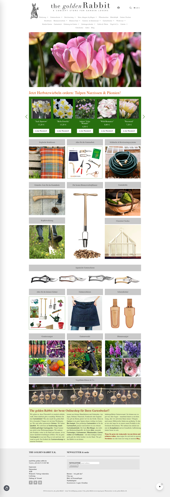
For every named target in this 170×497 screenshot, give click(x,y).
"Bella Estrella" (41, 121)
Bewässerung (69, 17)
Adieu (87, 28)
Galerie (123, 24)
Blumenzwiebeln (59, 21)
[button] (143, 117)
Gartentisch (58, 24)
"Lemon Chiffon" (129, 121)
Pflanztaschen (103, 17)
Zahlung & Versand (35, 478)
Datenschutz (33, 469)
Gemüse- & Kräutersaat (90, 21)
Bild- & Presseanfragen (74, 478)
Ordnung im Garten (70, 24)
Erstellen (85, 483)
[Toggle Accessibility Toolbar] (6, 488)
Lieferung (32, 476)
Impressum (32, 467)
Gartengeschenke (87, 24)
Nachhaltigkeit (71, 480)
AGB (30, 471)
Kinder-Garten (47, 24)
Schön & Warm (102, 24)
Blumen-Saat (73, 21)
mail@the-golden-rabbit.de (38, 461)
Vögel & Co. (114, 24)
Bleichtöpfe (114, 17)
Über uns (70, 476)
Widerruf (32, 474)
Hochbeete (48, 21)
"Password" (107, 121)
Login (78, 483)
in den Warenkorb (41, 131)
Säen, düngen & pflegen (86, 17)
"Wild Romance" (85, 121)
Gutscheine (79, 28)
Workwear (120, 21)
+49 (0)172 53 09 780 (41, 463)
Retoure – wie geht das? (74, 474)
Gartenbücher (107, 21)
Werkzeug (42, 17)
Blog (92, 28)
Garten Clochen (125, 17)
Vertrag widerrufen (42, 474)
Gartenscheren (55, 17)
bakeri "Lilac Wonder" (63, 122)
